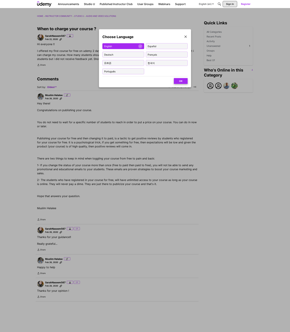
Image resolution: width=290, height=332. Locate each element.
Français (152, 54)
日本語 (107, 62)
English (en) (205, 4)
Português (109, 71)
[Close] (186, 37)
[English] (44, 4)
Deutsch (108, 54)
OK (180, 81)
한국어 (151, 62)
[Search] (219, 4)
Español (152, 46)
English (108, 46)
